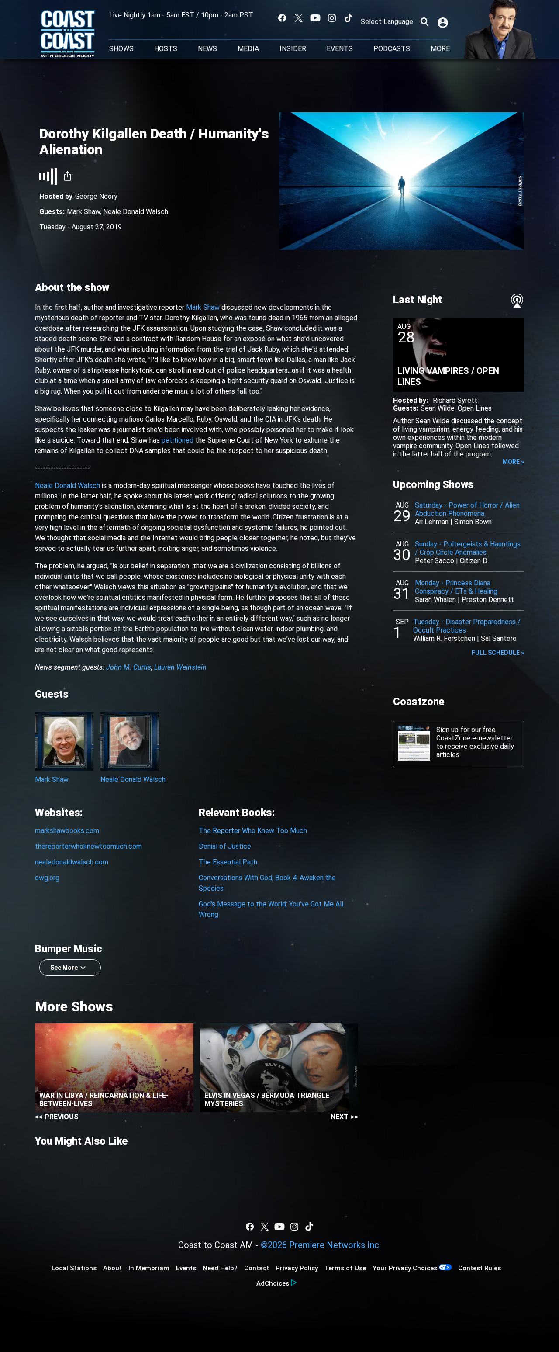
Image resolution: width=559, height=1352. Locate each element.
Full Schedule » (498, 652)
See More (64, 967)
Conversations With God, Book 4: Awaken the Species (267, 883)
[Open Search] (424, 22)
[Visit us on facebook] (282, 18)
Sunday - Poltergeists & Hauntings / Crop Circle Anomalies (468, 548)
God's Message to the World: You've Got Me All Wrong (271, 909)
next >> (344, 1117)
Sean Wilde (438, 408)
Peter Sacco (434, 561)
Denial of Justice (225, 846)
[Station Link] (68, 34)
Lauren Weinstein (180, 667)
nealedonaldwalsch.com (71, 862)
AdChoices (272, 1283)
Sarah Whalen (435, 599)
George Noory (96, 196)
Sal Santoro (499, 638)
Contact (256, 1268)
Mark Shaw (83, 211)
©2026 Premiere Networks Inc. (321, 1245)
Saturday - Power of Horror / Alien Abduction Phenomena (467, 509)
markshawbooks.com (67, 830)
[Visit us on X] (298, 18)
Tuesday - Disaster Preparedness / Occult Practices (467, 626)
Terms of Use (345, 1268)
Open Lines (475, 408)
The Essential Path (228, 862)
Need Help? (220, 1268)
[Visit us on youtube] (315, 18)
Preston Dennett (488, 599)
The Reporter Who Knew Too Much (253, 830)
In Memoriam (148, 1268)
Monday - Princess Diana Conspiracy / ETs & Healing (456, 587)
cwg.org (47, 878)
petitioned (177, 440)
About (112, 1268)
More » (513, 461)
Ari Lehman (432, 522)
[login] (444, 22)
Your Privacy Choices (405, 1268)
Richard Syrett (455, 400)
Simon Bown (473, 522)
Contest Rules (479, 1268)
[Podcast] (517, 301)
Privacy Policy (297, 1268)
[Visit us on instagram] (332, 18)
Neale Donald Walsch (135, 211)
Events (340, 49)
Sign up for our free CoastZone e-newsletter (474, 734)
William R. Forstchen (444, 638)
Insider (293, 49)
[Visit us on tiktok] (348, 18)
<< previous (57, 1117)
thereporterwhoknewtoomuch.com (88, 846)
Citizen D (473, 561)
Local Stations (74, 1268)
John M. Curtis (128, 667)
